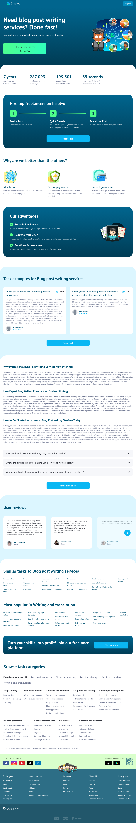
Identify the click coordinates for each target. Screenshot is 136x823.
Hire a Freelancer (68, 421)
